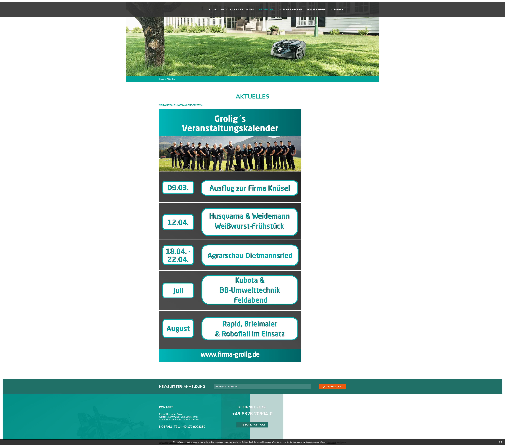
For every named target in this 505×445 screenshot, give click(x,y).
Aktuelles (266, 9)
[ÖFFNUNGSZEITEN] (375, 49)
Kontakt (337, 9)
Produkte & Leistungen (237, 9)
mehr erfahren (320, 442)
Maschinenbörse (290, 9)
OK (500, 442)
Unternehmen (316, 9)
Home (212, 9)
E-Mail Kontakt (254, 424)
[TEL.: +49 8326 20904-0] (375, 42)
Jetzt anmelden (332, 386)
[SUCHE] (375, 34)
